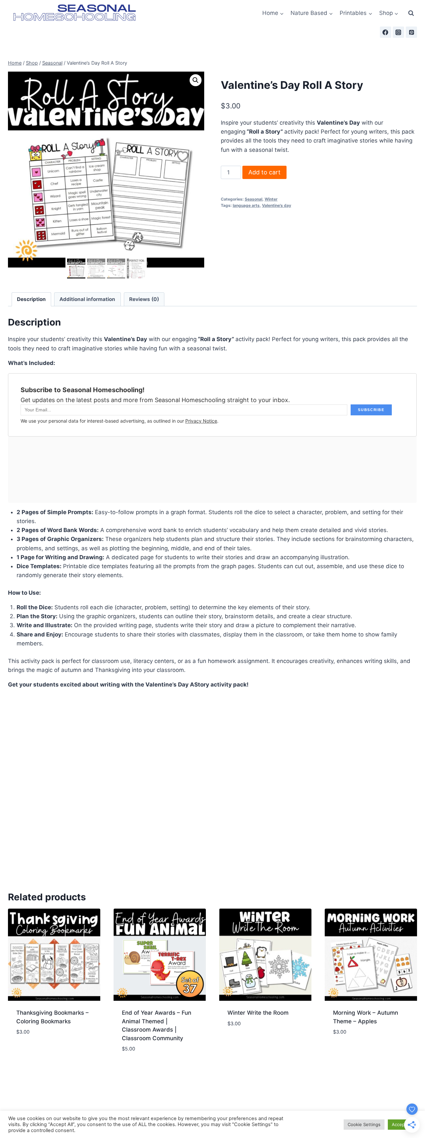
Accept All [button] (402, 1124)
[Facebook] (385, 32)
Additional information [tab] (87, 299)
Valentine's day (276, 205)
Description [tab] (31, 299)
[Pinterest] (411, 32)
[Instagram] (398, 32)
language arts (246, 205)
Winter (271, 199)
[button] (196, 80)
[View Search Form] (411, 13)
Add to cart (264, 172)
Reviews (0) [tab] (144, 299)
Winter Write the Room (258, 1012)
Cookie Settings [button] (364, 1124)
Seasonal (253, 199)
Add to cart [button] (54, 1051)
